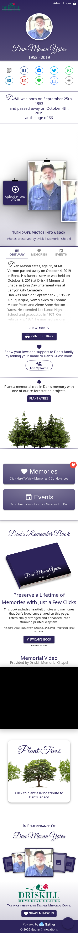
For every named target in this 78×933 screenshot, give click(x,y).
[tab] (17, 252)
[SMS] (39, 80)
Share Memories (41, 913)
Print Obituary (41, 336)
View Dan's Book (39, 639)
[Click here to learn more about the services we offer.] (39, 893)
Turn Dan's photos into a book (39, 232)
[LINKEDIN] (9, 80)
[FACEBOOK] (24, 70)
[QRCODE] (9, 70)
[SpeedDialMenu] (68, 923)
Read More (39, 328)
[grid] (39, 192)
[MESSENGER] (39, 70)
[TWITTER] (54, 70)
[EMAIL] (24, 80)
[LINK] (69, 80)
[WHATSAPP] (69, 70)
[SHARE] (54, 80)
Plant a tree (38, 398)
